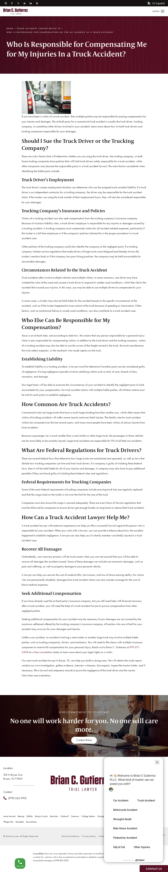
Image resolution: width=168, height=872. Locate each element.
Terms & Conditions (71, 836)
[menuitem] (6, 3)
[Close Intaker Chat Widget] (157, 762)
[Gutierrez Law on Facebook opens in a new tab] (12, 3)
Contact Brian (84, 740)
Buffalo (30, 816)
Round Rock (31, 821)
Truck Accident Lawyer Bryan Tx (39, 28)
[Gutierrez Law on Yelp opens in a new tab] (37, 3)
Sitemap (102, 836)
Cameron (75, 816)
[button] (162, 11)
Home (10, 28)
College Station (88, 816)
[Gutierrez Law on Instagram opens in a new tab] (6, 3)
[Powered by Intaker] (140, 860)
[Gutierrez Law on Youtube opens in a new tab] (24, 3)
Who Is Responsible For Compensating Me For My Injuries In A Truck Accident (60, 32)
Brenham (54, 816)
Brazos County (41, 816)
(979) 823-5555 (61, 860)
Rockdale (20, 821)
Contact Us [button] (154, 869)
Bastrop (21, 816)
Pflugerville (8, 821)
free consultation (43, 652)
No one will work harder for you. (84, 724)
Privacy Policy (89, 836)
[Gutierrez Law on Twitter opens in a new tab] (18, 3)
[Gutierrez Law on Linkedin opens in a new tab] (31, 3)
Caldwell (64, 816)
